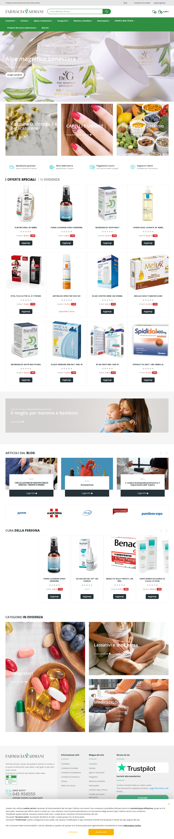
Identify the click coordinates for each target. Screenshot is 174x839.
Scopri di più (127, 134)
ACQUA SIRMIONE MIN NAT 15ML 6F (67, 364)
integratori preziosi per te (78, 134)
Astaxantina (87, 484)
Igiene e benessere (43, 21)
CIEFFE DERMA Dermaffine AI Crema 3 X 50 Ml (152, 580)
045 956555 (23, 794)
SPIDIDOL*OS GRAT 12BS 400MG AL (148, 364)
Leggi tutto (31, 493)
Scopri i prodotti (18, 682)
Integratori (62, 21)
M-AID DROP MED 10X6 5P (107, 364)
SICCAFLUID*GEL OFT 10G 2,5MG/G (87, 580)
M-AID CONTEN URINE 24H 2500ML (107, 296)
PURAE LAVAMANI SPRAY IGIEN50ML (67, 227)
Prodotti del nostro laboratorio (21, 28)
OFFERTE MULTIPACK (124, 21)
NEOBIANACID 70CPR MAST (107, 227)
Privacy (64, 781)
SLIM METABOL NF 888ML (26, 227)
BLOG (31, 479)
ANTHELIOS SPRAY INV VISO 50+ (67, 296)
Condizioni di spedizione (71, 772)
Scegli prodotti (17, 137)
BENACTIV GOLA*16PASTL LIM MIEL (119, 580)
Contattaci (65, 764)
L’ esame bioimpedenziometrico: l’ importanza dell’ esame (142, 483)
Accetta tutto (101, 832)
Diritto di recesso (68, 785)
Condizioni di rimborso (70, 777)
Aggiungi (26, 243)
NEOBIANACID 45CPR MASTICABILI (26, 364)
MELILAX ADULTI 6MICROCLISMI (148, 296)
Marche (45, 28)
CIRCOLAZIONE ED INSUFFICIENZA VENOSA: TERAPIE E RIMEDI (31, 483)
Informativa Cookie (132, 825)
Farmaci (24, 21)
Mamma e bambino (83, 21)
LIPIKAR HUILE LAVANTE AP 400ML (148, 227)
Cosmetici (10, 21)
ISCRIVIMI (142, 798)
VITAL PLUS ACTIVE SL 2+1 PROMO (26, 296)
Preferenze (73, 832)
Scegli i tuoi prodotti (16, 71)
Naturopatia (103, 21)
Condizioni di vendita (69, 768)
